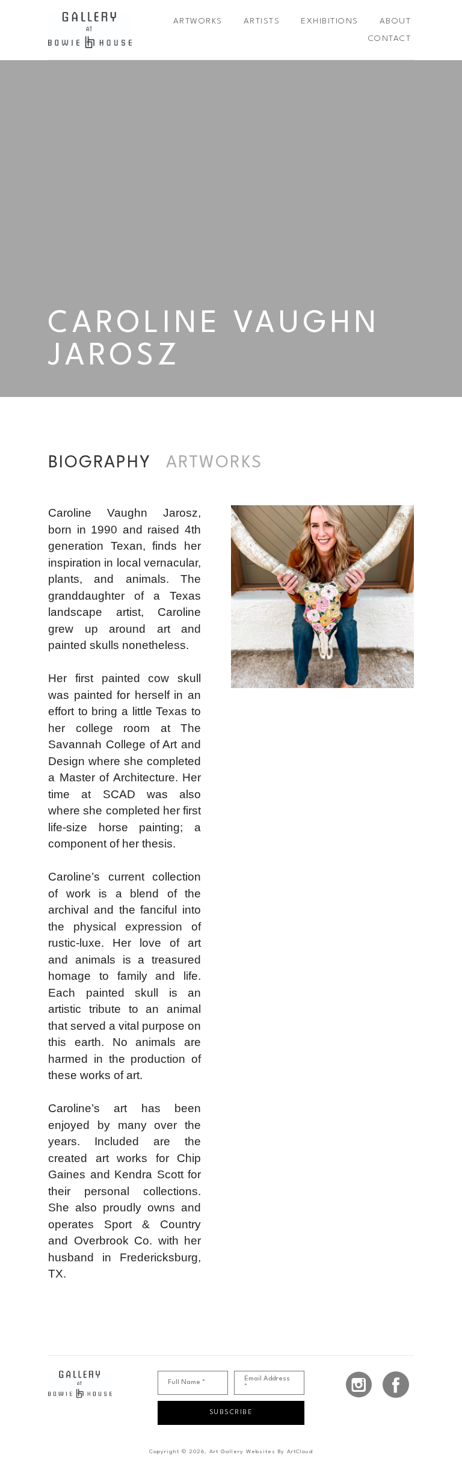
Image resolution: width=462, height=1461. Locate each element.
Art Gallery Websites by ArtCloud (261, 1451)
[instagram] (359, 1384)
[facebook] (396, 1384)
